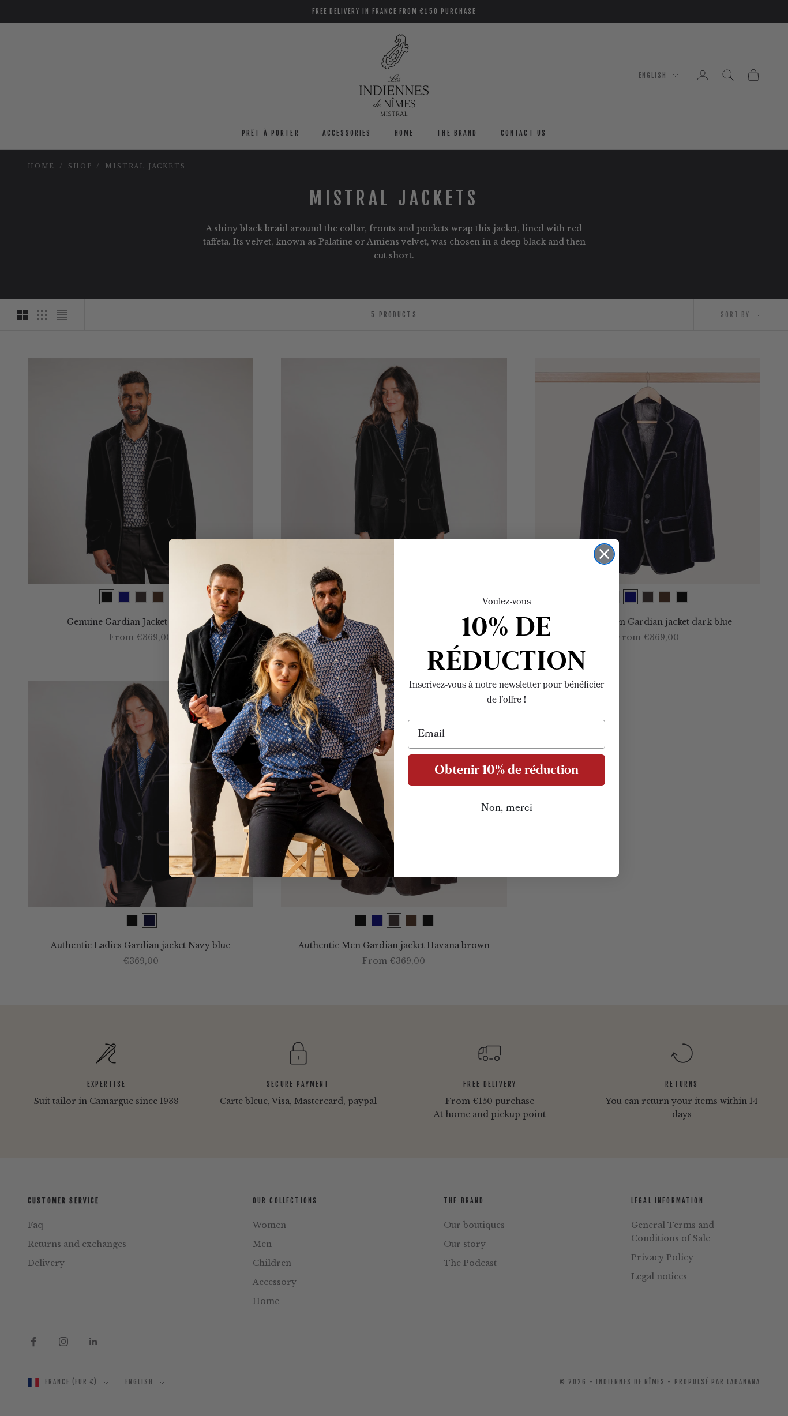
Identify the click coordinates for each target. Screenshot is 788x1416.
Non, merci (506, 808)
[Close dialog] (604, 554)
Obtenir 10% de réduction (506, 769)
